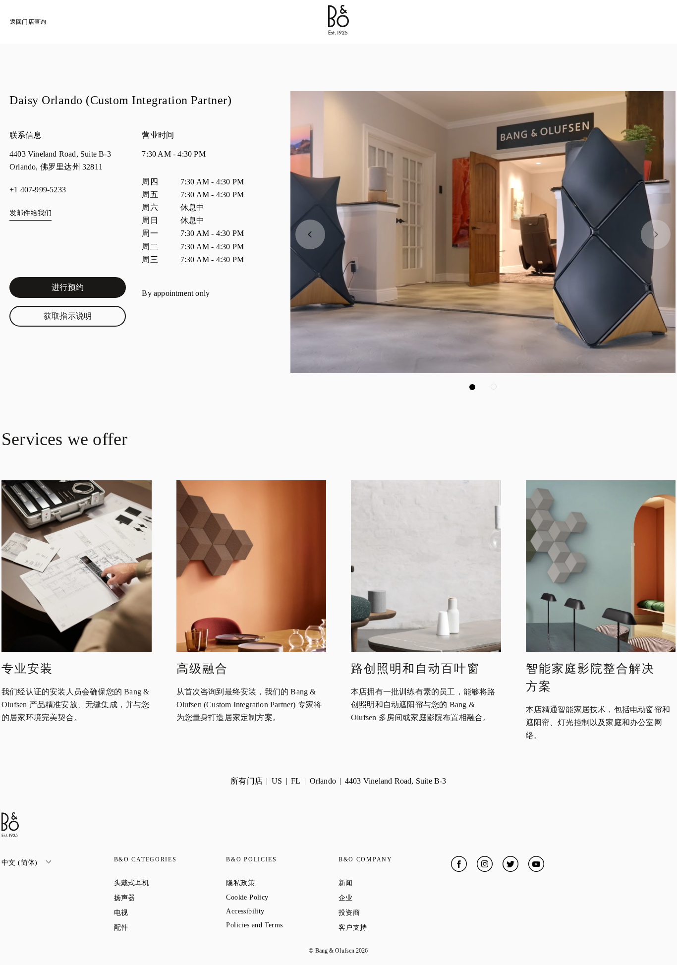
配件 (156, 927)
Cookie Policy (282, 897)
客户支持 (388, 927)
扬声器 (160, 898)
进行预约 (89, 289)
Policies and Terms (282, 925)
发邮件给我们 (30, 213)
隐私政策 (276, 883)
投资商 (384, 912)
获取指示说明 (85, 318)
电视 (156, 912)
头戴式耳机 (167, 883)
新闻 (381, 883)
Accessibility (281, 911)
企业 (381, 898)
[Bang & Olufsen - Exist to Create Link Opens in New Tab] (338, 32)
